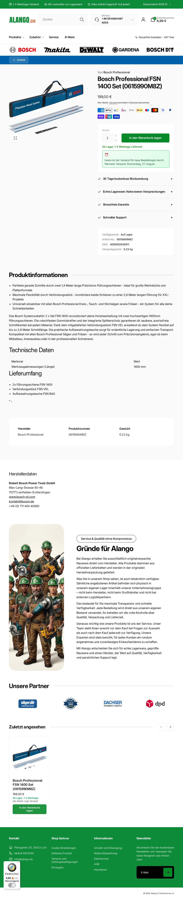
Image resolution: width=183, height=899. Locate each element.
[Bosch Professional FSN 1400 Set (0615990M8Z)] (30, 767)
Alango (154, 893)
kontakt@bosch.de (21, 501)
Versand (113, 102)
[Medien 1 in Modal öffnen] (46, 107)
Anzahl (105, 130)
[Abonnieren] (167, 872)
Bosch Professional (114, 72)
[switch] (12, 885)
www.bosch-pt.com (22, 497)
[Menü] (18, 863)
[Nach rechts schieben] (170, 727)
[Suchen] (81, 19)
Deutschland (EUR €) (155, 4)
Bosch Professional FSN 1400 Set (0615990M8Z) (27, 785)
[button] (162, 19)
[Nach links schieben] (161, 727)
